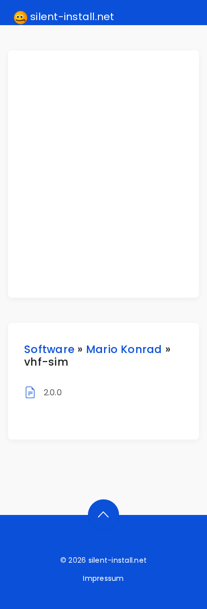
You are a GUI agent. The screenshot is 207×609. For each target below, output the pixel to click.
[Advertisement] (103, 174)
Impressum (103, 578)
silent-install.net (71, 17)
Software (49, 349)
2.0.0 (53, 392)
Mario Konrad (124, 349)
